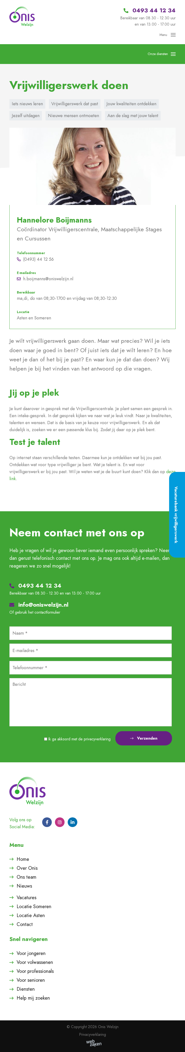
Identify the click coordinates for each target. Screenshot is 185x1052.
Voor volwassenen (35, 962)
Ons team (26, 877)
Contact (25, 924)
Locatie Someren (34, 906)
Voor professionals (35, 971)
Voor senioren (31, 980)
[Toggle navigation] (172, 34)
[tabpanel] (92, 228)
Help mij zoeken (33, 998)
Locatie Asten (31, 915)
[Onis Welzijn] (22, 16)
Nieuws (24, 886)
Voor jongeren (31, 953)
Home (23, 859)
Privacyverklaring (92, 1034)
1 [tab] (96, 319)
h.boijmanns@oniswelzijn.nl (48, 279)
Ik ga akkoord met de (79, 739)
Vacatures (26, 897)
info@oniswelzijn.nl (42, 604)
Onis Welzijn (108, 1027)
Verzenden (147, 738)
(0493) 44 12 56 (38, 259)
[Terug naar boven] (175, 1042)
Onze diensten (158, 53)
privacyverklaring (97, 739)
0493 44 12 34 (39, 585)
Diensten (26, 989)
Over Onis (27, 868)
